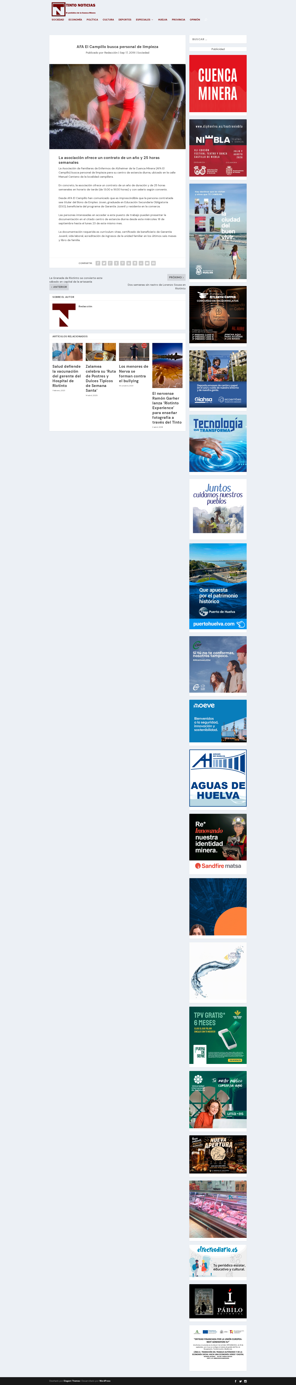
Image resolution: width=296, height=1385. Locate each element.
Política (92, 19)
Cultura (108, 19)
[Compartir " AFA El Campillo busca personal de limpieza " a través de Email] (147, 263)
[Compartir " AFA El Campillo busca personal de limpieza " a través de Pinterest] (122, 263)
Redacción (111, 52)
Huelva (162, 19)
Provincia (178, 19)
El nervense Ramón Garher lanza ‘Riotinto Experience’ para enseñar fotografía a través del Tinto (167, 408)
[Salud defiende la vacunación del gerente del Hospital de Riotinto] (67, 352)
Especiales (143, 19)
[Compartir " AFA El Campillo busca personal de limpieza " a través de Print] (153, 263)
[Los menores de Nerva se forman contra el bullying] (134, 352)
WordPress (104, 1381)
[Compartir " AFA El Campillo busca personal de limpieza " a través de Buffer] (135, 263)
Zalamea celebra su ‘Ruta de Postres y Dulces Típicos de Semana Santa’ (101, 378)
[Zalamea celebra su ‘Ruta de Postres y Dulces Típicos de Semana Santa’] (101, 352)
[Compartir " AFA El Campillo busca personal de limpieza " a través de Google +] (110, 263)
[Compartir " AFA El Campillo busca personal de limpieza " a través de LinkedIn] (129, 263)
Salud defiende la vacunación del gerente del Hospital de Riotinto (66, 376)
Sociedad (58, 19)
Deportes (125, 19)
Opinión (195, 19)
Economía (75, 19)
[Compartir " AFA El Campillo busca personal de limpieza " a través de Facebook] (98, 263)
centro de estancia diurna (133, 172)
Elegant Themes (72, 1381)
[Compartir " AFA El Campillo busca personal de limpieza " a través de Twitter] (104, 263)
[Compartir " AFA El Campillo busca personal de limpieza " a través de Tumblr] (116, 263)
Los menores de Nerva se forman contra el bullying (133, 373)
